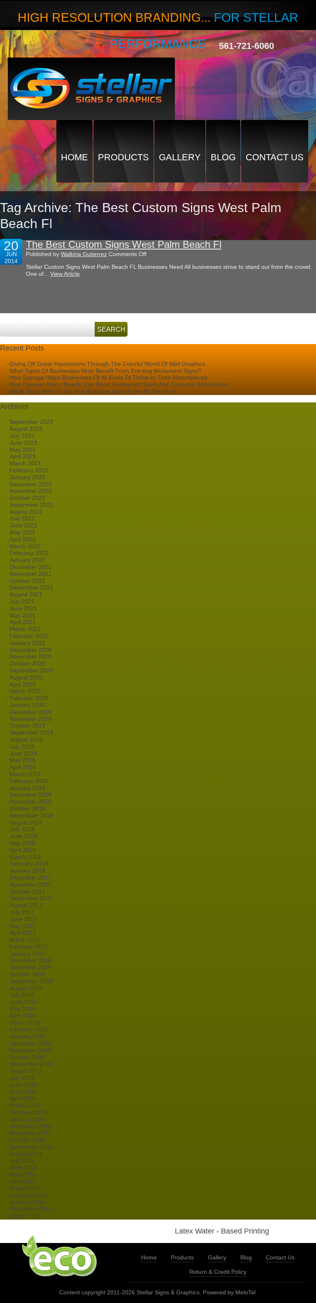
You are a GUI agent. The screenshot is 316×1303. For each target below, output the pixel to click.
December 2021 (30, 567)
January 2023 (27, 477)
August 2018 (25, 822)
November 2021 (30, 574)
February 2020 (28, 698)
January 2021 (27, 643)
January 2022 (27, 560)
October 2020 (27, 663)
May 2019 (22, 760)
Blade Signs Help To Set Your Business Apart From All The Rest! (92, 391)
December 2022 (30, 484)
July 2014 (22, 1160)
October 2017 (27, 891)
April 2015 (22, 1098)
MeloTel (245, 1292)
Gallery (180, 157)
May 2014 (22, 1174)
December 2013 (30, 1209)
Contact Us (275, 157)
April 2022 (22, 539)
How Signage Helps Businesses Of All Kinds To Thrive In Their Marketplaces (108, 377)
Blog (223, 157)
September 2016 (31, 981)
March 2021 (25, 629)
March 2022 (25, 546)
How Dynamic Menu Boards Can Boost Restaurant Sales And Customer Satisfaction (118, 384)
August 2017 (25, 905)
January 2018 (27, 870)
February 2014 (28, 1195)
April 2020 (22, 684)
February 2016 (28, 1029)
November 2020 (30, 656)
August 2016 (25, 988)
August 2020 (25, 677)
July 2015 (22, 1077)
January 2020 (27, 705)
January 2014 (27, 1202)
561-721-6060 (246, 46)
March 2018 (25, 857)
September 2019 (31, 732)
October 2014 (27, 1140)
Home (74, 157)
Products (123, 157)
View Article (65, 273)
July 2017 (22, 912)
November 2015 (30, 1050)
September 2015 (31, 1063)
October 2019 (27, 725)
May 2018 (22, 843)
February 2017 (28, 946)
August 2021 (25, 594)
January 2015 (27, 1119)
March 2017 (25, 939)
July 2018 (22, 829)
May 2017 (22, 926)
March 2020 (25, 691)
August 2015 (25, 1070)
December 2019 (30, 712)
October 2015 (27, 1057)
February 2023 (28, 470)
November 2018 (30, 801)
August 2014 (25, 1154)
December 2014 (30, 1126)
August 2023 (25, 428)
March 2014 (25, 1188)
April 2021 (22, 622)
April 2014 (22, 1181)
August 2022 (25, 511)
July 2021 (22, 601)
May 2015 (22, 1091)
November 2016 (30, 967)
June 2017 (23, 919)
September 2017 (31, 898)
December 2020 (30, 650)
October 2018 (27, 808)
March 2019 (25, 774)
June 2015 (23, 1084)
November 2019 (30, 719)
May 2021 (22, 615)
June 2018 (23, 836)
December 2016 (30, 960)
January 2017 (27, 953)
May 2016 (22, 1008)
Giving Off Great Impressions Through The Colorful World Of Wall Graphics (107, 363)
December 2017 (30, 877)
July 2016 (22, 994)
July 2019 (22, 746)
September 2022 (31, 504)
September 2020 (31, 670)
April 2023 (22, 456)
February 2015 (28, 1112)
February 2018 (28, 863)
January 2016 (27, 1036)
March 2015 (25, 1105)
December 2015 (30, 1043)
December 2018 (30, 794)
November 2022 (30, 490)
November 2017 (30, 884)
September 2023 (31, 421)
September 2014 (31, 1147)
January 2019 (27, 788)
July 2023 (22, 435)
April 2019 (22, 767)
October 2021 (27, 581)
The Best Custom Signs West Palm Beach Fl (123, 244)
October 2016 (27, 974)
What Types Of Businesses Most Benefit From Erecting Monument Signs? (105, 370)
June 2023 (23, 442)
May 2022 (22, 532)
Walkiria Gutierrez (84, 254)
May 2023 (22, 449)
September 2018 (31, 815)
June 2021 (23, 608)
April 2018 (22, 850)
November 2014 (30, 1133)
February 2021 (28, 636)
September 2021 (31, 587)
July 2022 (22, 518)
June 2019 (23, 753)
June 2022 (23, 525)
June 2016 (23, 1001)
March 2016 (25, 1022)
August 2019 (25, 739)
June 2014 (23, 1167)
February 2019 (28, 781)
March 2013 (25, 1216)
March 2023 (25, 463)
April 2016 (22, 1015)
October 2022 (27, 497)
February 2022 (28, 553)
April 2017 (22, 932)
